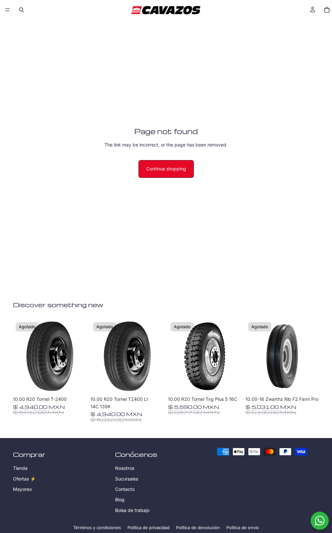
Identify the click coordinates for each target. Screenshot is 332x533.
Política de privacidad (148, 527)
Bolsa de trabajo (132, 510)
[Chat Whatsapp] (320, 521)
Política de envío (242, 527)
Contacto (125, 489)
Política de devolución (198, 527)
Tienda (20, 468)
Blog (119, 499)
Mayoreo (22, 489)
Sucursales (126, 478)
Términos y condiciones (97, 527)
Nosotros (124, 468)
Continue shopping (166, 168)
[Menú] (7, 9)
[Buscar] (21, 10)
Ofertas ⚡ (24, 478)
